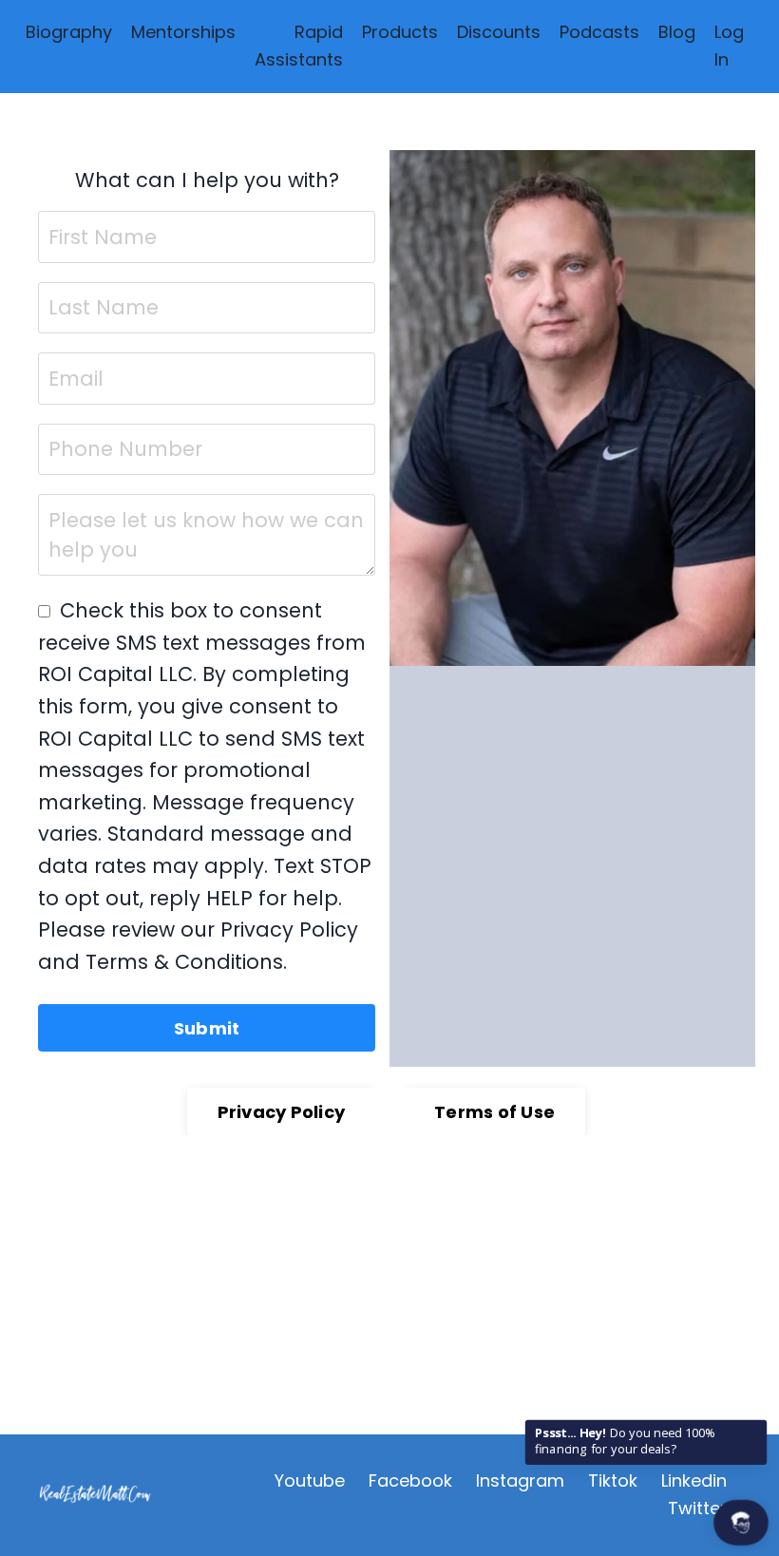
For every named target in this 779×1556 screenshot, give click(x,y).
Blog (676, 32)
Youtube (310, 1480)
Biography (69, 32)
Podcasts (599, 32)
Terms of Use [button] (494, 1112)
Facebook (410, 1480)
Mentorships (183, 32)
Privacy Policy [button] (282, 1112)
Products (400, 32)
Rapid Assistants (299, 45)
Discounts (499, 32)
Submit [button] (207, 1028)
